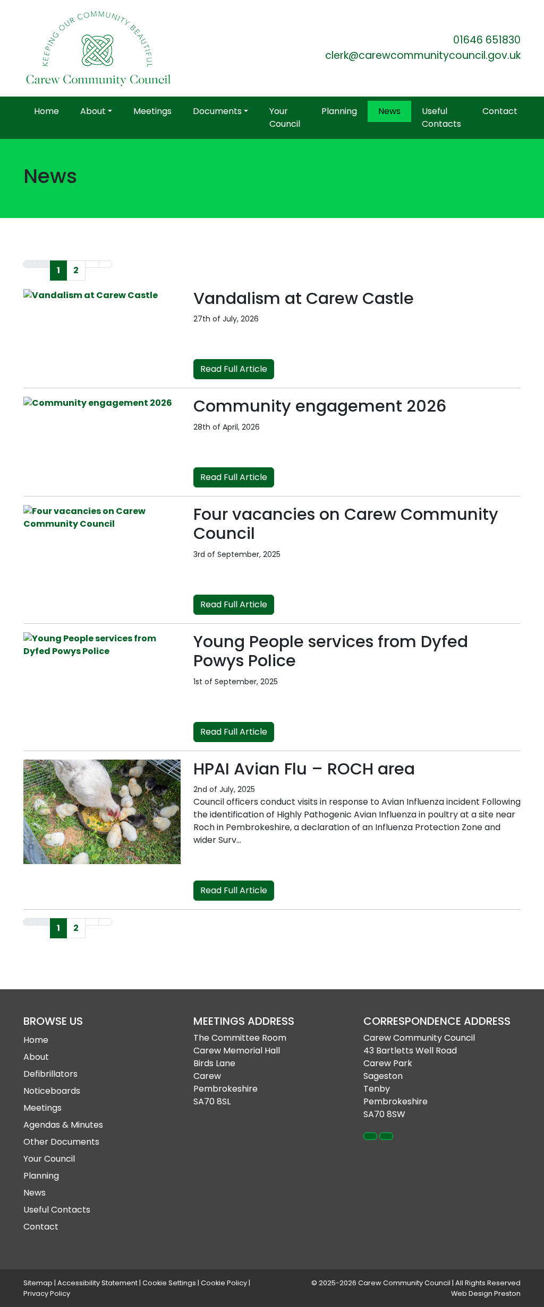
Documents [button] (217, 111)
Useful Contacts (441, 117)
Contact (499, 111)
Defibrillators (50, 1074)
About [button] (93, 111)
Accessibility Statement (97, 1282)
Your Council (284, 117)
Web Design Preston (486, 1293)
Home (46, 111)
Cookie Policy (224, 1282)
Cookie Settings (169, 1282)
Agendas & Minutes (63, 1125)
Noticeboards (51, 1091)
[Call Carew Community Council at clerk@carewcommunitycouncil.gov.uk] (386, 1136)
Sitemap (38, 1282)
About (36, 1057)
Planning (339, 111)
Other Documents (61, 1142)
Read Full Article (233, 369)
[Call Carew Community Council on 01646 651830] (370, 1136)
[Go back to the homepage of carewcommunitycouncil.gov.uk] (98, 48)
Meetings (152, 111)
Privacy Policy (46, 1293)
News (389, 111)
